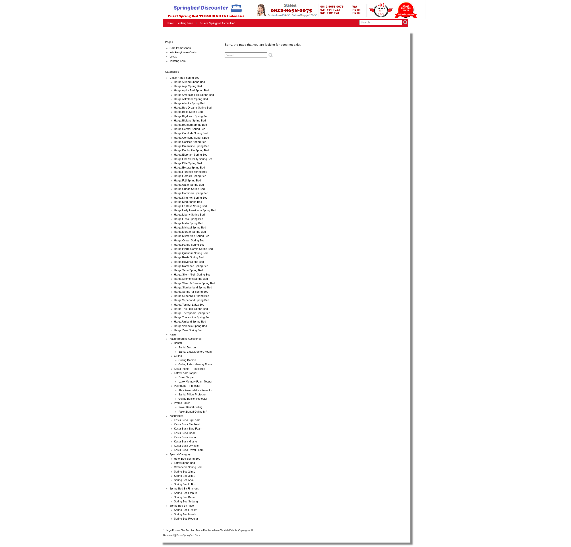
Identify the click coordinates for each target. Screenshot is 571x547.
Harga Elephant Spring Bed (190, 154)
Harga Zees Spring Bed (188, 330)
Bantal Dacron (187, 347)
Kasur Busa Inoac (184, 433)
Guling (178, 356)
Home (170, 23)
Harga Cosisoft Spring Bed (190, 142)
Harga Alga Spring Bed (188, 86)
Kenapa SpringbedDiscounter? (217, 23)
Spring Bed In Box (185, 484)
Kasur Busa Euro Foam (188, 428)
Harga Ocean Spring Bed (189, 240)
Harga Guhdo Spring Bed (189, 189)
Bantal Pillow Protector (192, 394)
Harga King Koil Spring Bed (190, 197)
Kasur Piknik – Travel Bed (189, 368)
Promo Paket (182, 403)
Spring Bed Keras (184, 497)
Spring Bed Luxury (185, 510)
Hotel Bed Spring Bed (187, 458)
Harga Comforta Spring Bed (191, 133)
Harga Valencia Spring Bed (190, 326)
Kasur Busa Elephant (187, 424)
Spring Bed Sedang (186, 501)
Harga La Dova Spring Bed (190, 206)
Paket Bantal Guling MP (192, 411)
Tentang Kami (185, 23)
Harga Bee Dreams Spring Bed (193, 107)
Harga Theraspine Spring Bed (192, 317)
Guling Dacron (187, 360)
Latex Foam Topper (185, 373)
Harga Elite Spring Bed (188, 163)
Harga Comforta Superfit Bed (191, 137)
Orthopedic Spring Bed (188, 467)
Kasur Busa (177, 415)
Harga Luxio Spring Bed (188, 219)
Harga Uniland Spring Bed (190, 321)
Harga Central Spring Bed (189, 129)
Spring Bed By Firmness (184, 488)
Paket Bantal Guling (190, 407)
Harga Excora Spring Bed (189, 167)
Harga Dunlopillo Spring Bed (191, 150)
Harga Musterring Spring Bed (191, 236)
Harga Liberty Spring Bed (189, 214)
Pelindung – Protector (187, 385)
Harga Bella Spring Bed (188, 111)
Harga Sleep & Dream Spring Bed (194, 283)
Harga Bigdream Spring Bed (191, 116)
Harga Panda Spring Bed (189, 244)
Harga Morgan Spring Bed (190, 231)
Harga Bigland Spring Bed (190, 120)
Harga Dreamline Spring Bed (191, 146)
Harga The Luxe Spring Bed (191, 309)
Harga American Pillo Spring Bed (194, 95)
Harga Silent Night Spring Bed (192, 274)
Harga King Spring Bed (188, 202)
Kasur (173, 334)
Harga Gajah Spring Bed (189, 184)
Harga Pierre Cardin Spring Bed (193, 249)
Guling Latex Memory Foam (195, 364)
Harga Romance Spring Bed (191, 266)
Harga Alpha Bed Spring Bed (191, 90)
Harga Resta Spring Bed (189, 257)
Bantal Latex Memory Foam (195, 351)
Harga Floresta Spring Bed (190, 176)
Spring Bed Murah (185, 514)
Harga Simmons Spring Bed (191, 278)
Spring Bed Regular (186, 518)
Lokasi (174, 56)
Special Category (180, 454)
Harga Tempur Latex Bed (189, 304)
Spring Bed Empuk (185, 493)
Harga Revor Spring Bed (189, 261)
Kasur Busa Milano (185, 441)
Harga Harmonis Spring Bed (191, 193)
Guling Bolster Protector (192, 398)
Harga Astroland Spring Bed (191, 99)
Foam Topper (186, 377)
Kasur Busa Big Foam (187, 420)
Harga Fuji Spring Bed (187, 180)
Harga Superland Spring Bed (191, 300)
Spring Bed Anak (184, 480)
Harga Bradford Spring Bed (190, 124)
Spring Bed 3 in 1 (184, 475)
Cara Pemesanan (180, 48)
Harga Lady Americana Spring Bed (195, 210)
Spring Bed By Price (182, 505)
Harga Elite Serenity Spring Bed (193, 159)
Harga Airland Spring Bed (189, 82)
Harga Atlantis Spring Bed (189, 103)
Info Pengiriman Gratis (183, 52)
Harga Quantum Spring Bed (191, 253)
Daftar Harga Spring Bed (184, 77)
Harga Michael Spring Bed (190, 227)
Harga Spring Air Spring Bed (191, 291)
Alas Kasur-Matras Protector (195, 390)
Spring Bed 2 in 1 (184, 471)
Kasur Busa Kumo (185, 437)
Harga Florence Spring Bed (190, 171)
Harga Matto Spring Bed (188, 223)
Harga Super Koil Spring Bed (191, 296)
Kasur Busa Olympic (186, 445)
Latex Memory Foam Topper (195, 381)
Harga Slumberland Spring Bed (193, 287)
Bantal (178, 343)
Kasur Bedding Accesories (185, 338)
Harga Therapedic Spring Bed (192, 313)
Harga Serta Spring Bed (188, 270)
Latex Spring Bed (184, 463)
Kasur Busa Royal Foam (188, 450)
